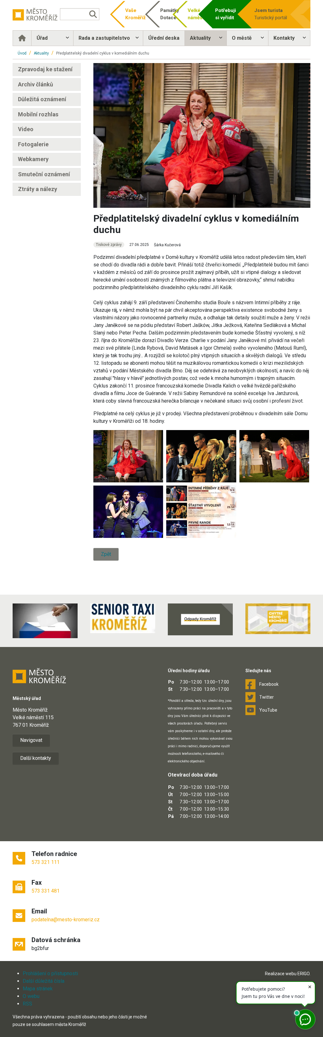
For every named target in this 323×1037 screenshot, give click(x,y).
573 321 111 (46, 862)
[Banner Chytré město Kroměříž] (277, 618)
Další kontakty (35, 758)
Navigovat (31, 740)
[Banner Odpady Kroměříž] (200, 619)
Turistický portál (270, 14)
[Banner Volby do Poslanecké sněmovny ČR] (45, 620)
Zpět (106, 554)
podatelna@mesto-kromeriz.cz (66, 920)
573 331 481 (46, 891)
